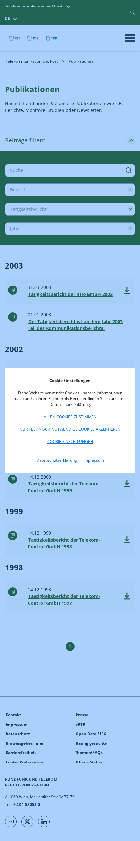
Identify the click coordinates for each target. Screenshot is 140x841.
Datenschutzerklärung (56, 460)
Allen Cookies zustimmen (70, 417)
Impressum (93, 460)
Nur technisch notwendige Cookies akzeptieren (70, 429)
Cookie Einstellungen (70, 441)
